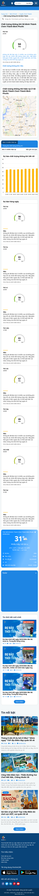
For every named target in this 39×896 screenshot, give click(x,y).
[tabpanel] (19, 149)
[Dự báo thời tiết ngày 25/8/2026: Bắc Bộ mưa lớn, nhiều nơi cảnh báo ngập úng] (19, 655)
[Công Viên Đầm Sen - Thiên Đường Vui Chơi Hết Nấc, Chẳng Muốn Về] (19, 762)
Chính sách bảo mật (29, 892)
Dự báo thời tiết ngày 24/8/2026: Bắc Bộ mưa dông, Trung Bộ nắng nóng (18, 693)
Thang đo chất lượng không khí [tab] (13, 146)
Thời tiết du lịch (6, 856)
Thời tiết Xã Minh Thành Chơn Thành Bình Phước (18, 532)
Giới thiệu (6, 892)
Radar (5, 573)
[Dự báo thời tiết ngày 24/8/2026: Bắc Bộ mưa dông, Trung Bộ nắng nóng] (19, 681)
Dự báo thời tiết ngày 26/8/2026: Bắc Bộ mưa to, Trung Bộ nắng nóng (18, 640)
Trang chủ (4, 14)
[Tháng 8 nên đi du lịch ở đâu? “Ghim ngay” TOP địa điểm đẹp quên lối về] (19, 726)
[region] (19, 116)
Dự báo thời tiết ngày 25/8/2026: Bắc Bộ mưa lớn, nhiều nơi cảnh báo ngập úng (18, 667)
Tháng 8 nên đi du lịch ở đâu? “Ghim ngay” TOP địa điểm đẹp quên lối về (18, 739)
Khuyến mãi (20, 892)
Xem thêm (19, 702)
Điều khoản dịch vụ (19, 894)
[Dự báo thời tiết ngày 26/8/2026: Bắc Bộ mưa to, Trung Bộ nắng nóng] (19, 628)
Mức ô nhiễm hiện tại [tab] (9, 142)
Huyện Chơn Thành (25, 14)
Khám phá (12, 892)
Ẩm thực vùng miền (7, 858)
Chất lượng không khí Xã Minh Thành (15, 16)
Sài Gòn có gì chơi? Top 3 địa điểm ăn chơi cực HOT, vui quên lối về (18, 813)
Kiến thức (4, 862)
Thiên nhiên (5, 860)
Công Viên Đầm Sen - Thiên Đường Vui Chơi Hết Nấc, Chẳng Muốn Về (19, 776)
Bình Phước (13, 14)
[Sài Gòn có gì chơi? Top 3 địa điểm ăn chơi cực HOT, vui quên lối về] (19, 799)
